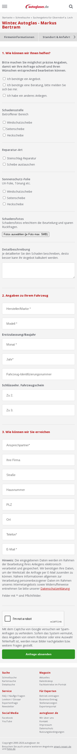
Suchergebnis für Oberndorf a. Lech (53, 17)
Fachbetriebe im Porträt (52, 684)
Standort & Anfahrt (56, 37)
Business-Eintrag (48, 699)
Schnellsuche (22, 17)
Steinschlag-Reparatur (21, 158)
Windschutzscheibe (19, 122)
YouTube (7, 721)
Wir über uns (46, 717)
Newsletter (8, 706)
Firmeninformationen (19, 37)
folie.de (11, 748)
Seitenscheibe (15, 129)
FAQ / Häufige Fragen (13, 695)
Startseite (7, 17)
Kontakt (43, 721)
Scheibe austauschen (20, 164)
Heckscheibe (15, 135)
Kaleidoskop (46, 680)
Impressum (45, 724)
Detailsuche (8, 684)
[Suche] (70, 7)
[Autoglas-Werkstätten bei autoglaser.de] (38, 6)
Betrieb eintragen (49, 695)
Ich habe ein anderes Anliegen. (27, 96)
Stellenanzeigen (48, 702)
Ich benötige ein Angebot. (24, 79)
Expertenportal (47, 706)
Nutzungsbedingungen (51, 731)
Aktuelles (44, 677)
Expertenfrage (10, 702)
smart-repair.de (62, 746)
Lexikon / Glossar (11, 699)
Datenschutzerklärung (55, 589)
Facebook (7, 717)
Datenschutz (46, 728)
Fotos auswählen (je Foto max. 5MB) (26, 234)
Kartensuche (9, 680)
